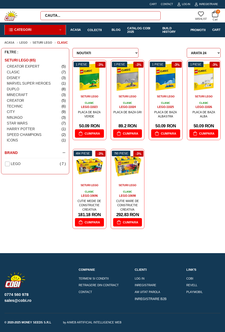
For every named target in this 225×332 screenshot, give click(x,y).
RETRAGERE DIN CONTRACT (99, 285)
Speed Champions (36, 135)
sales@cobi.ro (17, 300)
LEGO (38, 164)
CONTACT (167, 4)
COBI (189, 278)
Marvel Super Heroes (36, 83)
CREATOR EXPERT (36, 66)
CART (153, 4)
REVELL (191, 285)
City (36, 112)
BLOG (116, 30)
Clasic (36, 72)
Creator (36, 100)
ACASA (75, 30)
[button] (35, 30)
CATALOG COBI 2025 (139, 29)
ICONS (36, 140)
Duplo (36, 89)
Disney (36, 78)
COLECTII (94, 30)
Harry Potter (36, 129)
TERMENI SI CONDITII (94, 278)
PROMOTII (198, 30)
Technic (36, 106)
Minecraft (36, 95)
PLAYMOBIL (194, 292)
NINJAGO (36, 117)
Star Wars (36, 123)
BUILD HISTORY (169, 29)
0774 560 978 (16, 295)
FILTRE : (11, 52)
